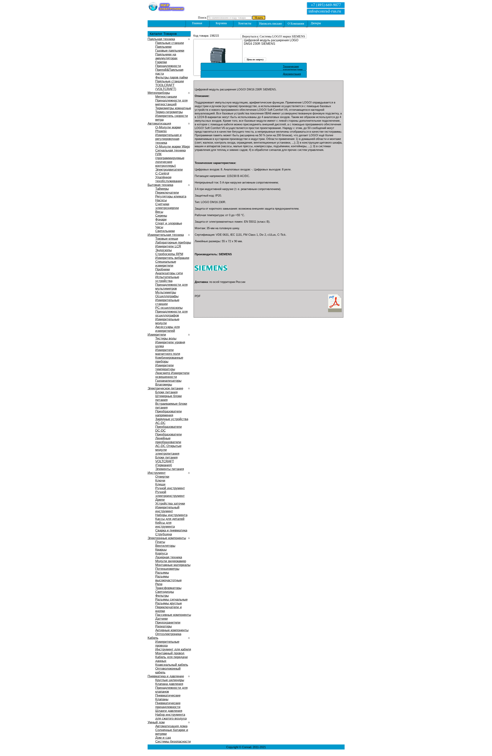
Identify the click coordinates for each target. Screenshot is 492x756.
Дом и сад (163, 737)
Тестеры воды (165, 338)
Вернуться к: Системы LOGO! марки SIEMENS (273, 36)
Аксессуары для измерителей (167, 329)
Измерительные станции (167, 302)
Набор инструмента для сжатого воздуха (171, 716)
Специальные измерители (165, 263)
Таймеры (162, 189)
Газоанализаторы (168, 381)
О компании (296, 23)
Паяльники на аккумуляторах (166, 56)
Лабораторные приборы (173, 242)
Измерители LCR (168, 246)
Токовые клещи (166, 238)
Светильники (165, 231)
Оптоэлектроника (168, 634)
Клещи (160, 484)
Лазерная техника (168, 557)
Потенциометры (167, 569)
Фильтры (162, 595)
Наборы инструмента (171, 515)
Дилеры (319, 23)
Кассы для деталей (169, 519)
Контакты (244, 23)
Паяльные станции (169, 43)
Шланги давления (168, 711)
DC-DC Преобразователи (168, 432)
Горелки (161, 62)
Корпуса (161, 553)
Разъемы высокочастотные (168, 578)
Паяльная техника (161, 39)
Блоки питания (166, 392)
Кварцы (161, 549)
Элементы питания (169, 469)
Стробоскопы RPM (169, 254)
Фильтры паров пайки (171, 77)
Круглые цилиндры (169, 680)
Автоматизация (159, 123)
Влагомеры (163, 384)
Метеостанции (166, 96)
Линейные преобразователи (168, 440)
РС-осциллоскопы (169, 308)
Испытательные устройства (167, 279)
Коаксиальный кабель (171, 665)
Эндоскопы (163, 250)
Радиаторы (163, 626)
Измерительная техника (166, 235)
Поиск (202, 17)
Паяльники (163, 47)
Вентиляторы (165, 546)
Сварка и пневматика (171, 530)
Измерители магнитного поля (167, 352)
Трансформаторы (168, 588)
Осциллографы (167, 296)
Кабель (153, 638)
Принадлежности (168, 66)
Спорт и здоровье (168, 223)
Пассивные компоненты (173, 615)
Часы (159, 227)
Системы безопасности (173, 741)
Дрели (160, 500)
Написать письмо (270, 23)
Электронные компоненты (167, 538)
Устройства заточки (170, 503)
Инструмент (157, 473)
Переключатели (167, 192)
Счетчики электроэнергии (167, 206)
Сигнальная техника (170, 150)
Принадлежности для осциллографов (171, 313)
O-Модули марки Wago (172, 146)
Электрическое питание (165, 388)
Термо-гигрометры (169, 112)
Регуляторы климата (170, 196)
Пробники (162, 269)
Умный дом (156, 722)
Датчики (161, 618)
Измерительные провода (167, 643)
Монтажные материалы (172, 565)
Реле (158, 584)
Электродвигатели (169, 169)
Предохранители (167, 622)
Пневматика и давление (166, 676)
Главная (197, 23)
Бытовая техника (160, 185)
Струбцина (163, 534)
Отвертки (162, 476)
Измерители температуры (165, 367)
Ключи (160, 480)
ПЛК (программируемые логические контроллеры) (169, 160)
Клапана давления (169, 684)
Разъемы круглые (168, 603)
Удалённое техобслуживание (168, 179)
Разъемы (162, 572)
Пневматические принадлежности (167, 705)
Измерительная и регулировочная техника (168, 139)
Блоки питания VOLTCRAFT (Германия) (166, 461)
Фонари (161, 219)
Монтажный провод (169, 653)
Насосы (161, 200)
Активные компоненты (172, 630)
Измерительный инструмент (167, 509)
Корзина (221, 23)
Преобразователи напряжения (168, 413)
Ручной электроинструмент (170, 494)
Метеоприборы (159, 93)
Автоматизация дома (171, 726)
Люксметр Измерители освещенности (172, 375)
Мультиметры (165, 292)
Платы (160, 542)
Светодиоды (164, 592)
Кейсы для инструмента (165, 524)
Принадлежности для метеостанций (171, 102)
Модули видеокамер (170, 561)
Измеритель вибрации (172, 258)
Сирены (161, 215)
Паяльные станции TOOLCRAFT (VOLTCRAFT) (169, 85)
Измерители (157, 334)
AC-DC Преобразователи (168, 425)
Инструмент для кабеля (173, 649)
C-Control (162, 173)
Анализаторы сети (169, 273)
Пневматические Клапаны (167, 697)
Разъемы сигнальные (171, 599)
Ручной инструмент (170, 488)
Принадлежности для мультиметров (171, 286)
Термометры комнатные (173, 108)
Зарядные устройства (171, 419)
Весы (159, 212)
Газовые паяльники (169, 50)
